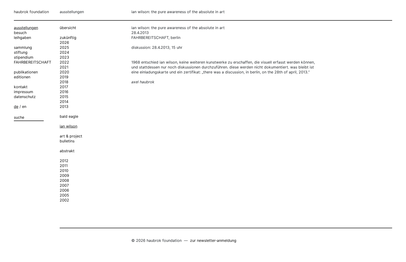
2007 (64, 185)
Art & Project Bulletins (71, 138)
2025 (64, 47)
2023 (64, 57)
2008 (64, 180)
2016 (64, 91)
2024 (64, 52)
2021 (64, 67)
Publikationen (26, 72)
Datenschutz (25, 96)
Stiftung (20, 52)
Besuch (20, 32)
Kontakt (20, 86)
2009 (64, 175)
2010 (64, 170)
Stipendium (23, 57)
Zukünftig (68, 37)
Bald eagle (69, 116)
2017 (64, 86)
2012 (64, 160)
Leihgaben (22, 37)
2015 (64, 96)
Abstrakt (67, 150)
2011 (64, 165)
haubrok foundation (31, 11)
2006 (64, 190)
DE (16, 106)
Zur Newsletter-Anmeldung (213, 240)
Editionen (22, 77)
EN (24, 106)
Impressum (23, 91)
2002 (64, 200)
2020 (64, 72)
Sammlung (23, 47)
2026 (64, 42)
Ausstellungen (26, 27)
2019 (64, 77)
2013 (64, 106)
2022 (64, 62)
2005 (64, 195)
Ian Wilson (68, 126)
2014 (64, 101)
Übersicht (68, 27)
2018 (64, 82)
